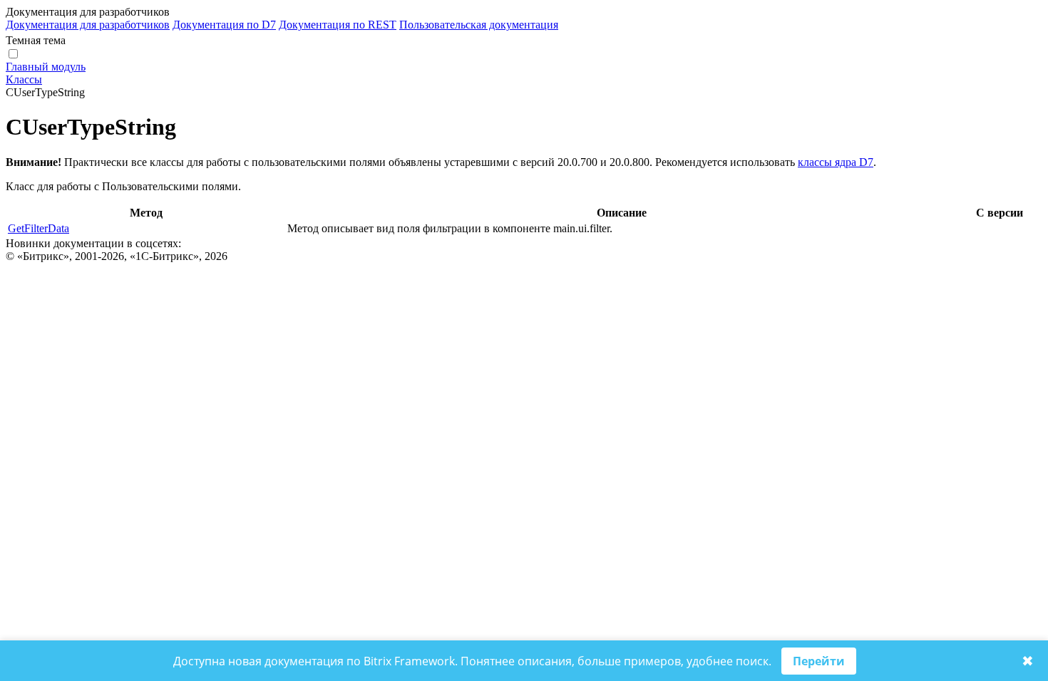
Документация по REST (337, 25)
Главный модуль (46, 67)
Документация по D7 (224, 25)
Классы (24, 79)
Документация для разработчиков (88, 25)
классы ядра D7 (835, 162)
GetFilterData (38, 228)
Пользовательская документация (478, 25)
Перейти (819, 661)
